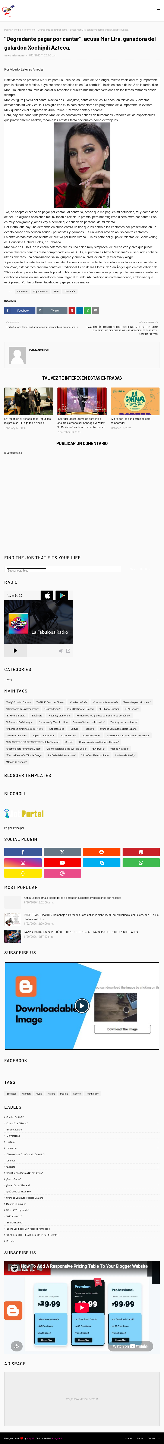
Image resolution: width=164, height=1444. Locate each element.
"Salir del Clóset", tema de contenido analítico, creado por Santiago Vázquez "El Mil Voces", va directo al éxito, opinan (81, 423)
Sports (77, 1093)
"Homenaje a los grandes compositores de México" (103, 715)
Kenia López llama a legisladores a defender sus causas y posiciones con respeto (72, 897)
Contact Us (154, 1438)
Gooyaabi (56, 1438)
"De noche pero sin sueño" (137, 702)
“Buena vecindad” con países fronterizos (127, 735)
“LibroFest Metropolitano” (95, 755)
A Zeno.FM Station (15, 658)
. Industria (82, 1147)
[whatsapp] (141, 862)
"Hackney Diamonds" (59, 715)
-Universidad (82, 1135)
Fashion (26, 1093)
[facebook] (23, 852)
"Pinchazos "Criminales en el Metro (24, 728)
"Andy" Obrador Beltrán (18, 702)
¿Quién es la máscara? (82, 1185)
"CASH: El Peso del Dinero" (50, 702)
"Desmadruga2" (52, 708)
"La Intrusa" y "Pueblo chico (53, 722)
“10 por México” (82, 1216)
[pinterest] (141, 852)
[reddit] (101, 852)
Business (11, 1093)
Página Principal (13, 29)
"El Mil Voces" (132, 708)
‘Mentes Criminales (16, 735)
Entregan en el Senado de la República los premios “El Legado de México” (27, 421)
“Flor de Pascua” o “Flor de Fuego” (24, 755)
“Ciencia (69, 741)
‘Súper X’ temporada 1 (43, 735)
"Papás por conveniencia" (123, 722)
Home (128, 1438)
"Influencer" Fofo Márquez (20, 722)
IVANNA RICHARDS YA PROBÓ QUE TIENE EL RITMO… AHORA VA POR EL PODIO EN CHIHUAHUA (81, 932)
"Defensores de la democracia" (22, 708)
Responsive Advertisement (82, 1399)
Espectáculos (40, 291)
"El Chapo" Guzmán (109, 708)
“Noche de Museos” (16, 761)
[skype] (101, 862)
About (140, 1438)
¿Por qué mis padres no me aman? (82, 1172)
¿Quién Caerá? (82, 1178)
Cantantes (22, 291)
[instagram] (23, 862)
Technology (92, 1093)
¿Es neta (82, 1166)
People (64, 1093)
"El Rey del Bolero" (16, 715)
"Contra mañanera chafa (105, 702)
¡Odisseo (82, 1160)
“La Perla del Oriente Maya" (62, 755)
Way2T (30, 1438)
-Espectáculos (56, 728)
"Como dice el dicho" (82, 1123)
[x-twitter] (62, 852)
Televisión (29, 29)
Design (82, 679)
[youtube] (62, 862)
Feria (56, 291)
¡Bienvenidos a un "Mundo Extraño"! (82, 1154)
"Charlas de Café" (78, 702)
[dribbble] (62, 873)
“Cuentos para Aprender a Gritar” (23, 748)
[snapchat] (23, 873)
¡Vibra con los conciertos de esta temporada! (131, 421)
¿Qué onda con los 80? (82, 1191)
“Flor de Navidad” (119, 748)
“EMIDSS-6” (98, 748)
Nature (51, 1093)
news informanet (14, 55)
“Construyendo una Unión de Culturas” (99, 741)
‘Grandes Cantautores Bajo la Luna (118, 728)
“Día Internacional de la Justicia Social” (66, 748)
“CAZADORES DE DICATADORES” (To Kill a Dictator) (32, 741)
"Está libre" (37, 715)
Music (39, 1093)
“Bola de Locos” (82, 1222)
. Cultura (82, 1141)
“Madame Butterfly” (125, 755)
